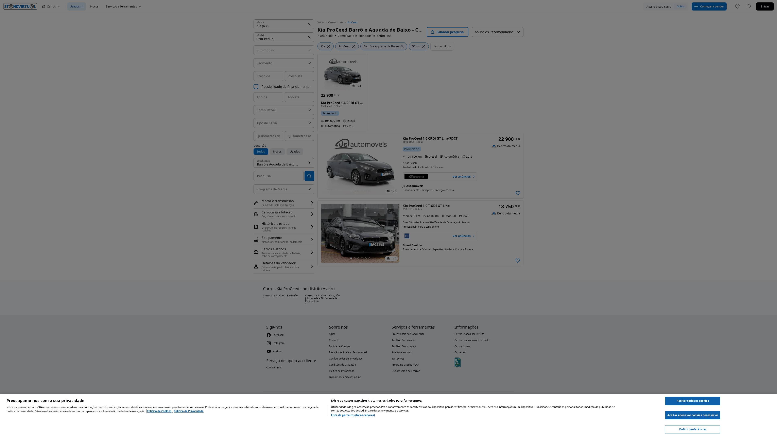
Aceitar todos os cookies (693, 401)
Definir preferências (693, 429)
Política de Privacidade (189, 411)
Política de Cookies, (160, 411)
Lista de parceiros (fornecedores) (353, 415)
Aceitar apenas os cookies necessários (692, 415)
